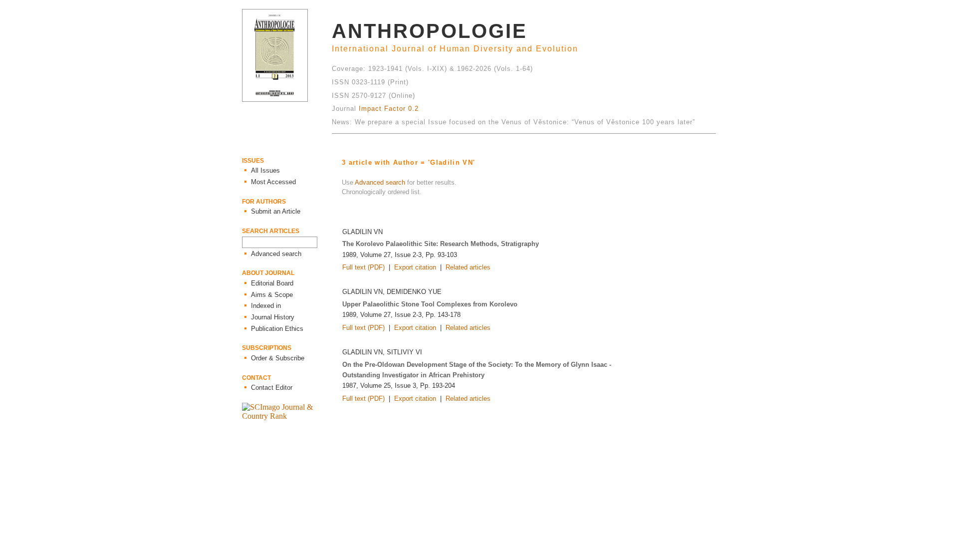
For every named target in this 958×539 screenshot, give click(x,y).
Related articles (468, 267)
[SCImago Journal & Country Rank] (287, 416)
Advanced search (380, 182)
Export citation (415, 267)
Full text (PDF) (363, 267)
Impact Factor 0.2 (389, 108)
